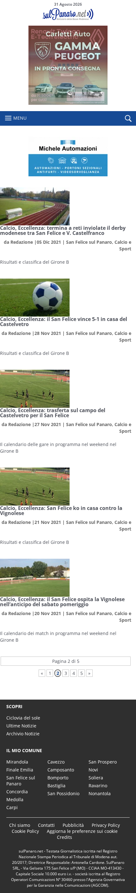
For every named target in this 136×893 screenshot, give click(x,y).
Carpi (12, 807)
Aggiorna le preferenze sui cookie (82, 831)
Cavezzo (56, 762)
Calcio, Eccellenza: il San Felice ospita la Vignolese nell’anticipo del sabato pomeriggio (62, 602)
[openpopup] (128, 118)
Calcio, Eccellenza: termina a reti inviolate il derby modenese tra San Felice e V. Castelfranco (63, 230)
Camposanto (60, 770)
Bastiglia (56, 786)
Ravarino (98, 786)
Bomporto (57, 778)
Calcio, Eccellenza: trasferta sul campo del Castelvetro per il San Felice (52, 413)
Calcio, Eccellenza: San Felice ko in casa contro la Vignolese (61, 511)
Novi (93, 770)
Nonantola (100, 793)
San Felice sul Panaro (89, 242)
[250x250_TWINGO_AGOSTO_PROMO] (68, 103)
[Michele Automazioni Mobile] (68, 156)
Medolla (14, 799)
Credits (64, 837)
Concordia (17, 792)
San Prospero (103, 762)
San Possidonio (63, 793)
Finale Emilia (19, 770)
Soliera (96, 778)
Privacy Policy (106, 825)
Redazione (21, 242)
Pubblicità (73, 825)
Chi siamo (19, 825)
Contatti (46, 825)
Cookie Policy (25, 831)
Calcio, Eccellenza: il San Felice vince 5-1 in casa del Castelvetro (63, 322)
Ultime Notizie (21, 726)
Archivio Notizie (23, 734)
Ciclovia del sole (23, 718)
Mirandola (17, 762)
